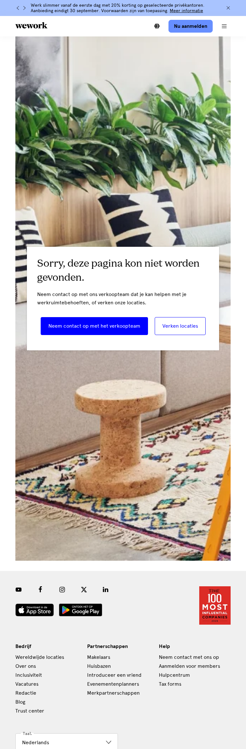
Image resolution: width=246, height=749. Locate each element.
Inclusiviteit (28, 675)
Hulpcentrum (174, 675)
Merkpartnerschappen (113, 693)
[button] (224, 26)
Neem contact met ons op (189, 657)
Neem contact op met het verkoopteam (94, 326)
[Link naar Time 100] (215, 605)
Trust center (29, 711)
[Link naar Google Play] (80, 610)
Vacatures (26, 684)
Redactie (25, 693)
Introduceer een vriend (114, 675)
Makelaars (98, 657)
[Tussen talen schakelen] (157, 26)
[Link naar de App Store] (34, 610)
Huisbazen (99, 666)
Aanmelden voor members (189, 666)
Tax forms (170, 684)
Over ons (25, 666)
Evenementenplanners (113, 684)
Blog (20, 702)
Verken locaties (180, 326)
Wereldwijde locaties (39, 657)
